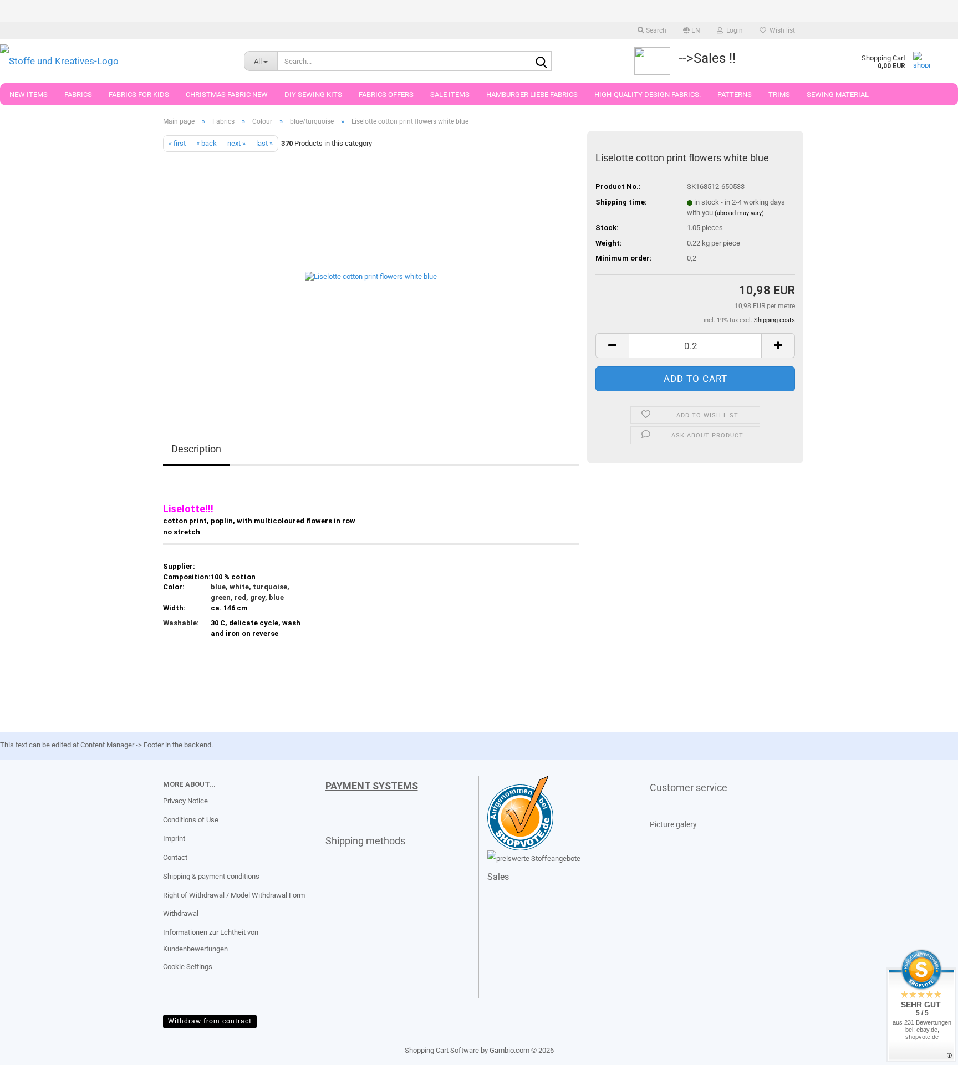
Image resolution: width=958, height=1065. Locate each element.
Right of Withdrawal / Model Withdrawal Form (234, 895)
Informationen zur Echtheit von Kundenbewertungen (210, 940)
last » (264, 143)
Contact (175, 857)
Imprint (174, 838)
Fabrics (78, 94)
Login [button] (733, 30)
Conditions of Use (190, 820)
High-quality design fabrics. (647, 94)
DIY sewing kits (313, 94)
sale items (450, 94)
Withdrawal (180, 913)
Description (196, 449)
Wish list (780, 30)
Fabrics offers (386, 94)
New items (28, 94)
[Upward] (30, 1048)
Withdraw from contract (210, 1021)
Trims (779, 94)
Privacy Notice (185, 801)
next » (236, 143)
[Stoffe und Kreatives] (113, 61)
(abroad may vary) (739, 213)
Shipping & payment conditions (211, 876)
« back (206, 143)
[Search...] (541, 62)
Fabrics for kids (139, 94)
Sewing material (838, 94)
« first (177, 143)
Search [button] (655, 30)
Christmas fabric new (227, 94)
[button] (692, 30)
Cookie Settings (187, 966)
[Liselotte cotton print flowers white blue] (371, 276)
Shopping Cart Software (442, 1050)
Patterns (734, 94)
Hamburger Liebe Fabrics (532, 94)
